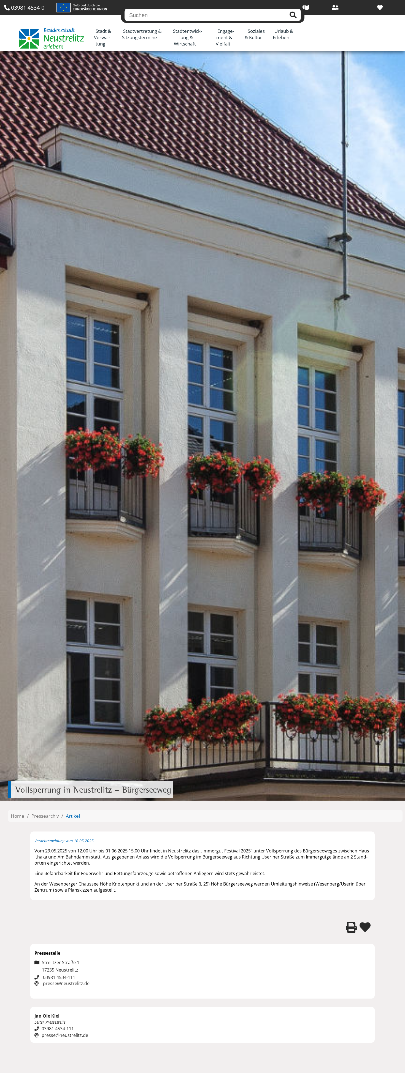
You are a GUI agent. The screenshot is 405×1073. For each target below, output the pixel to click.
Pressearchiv (45, 816)
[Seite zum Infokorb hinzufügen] (365, 927)
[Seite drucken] (351, 927)
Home (17, 816)
